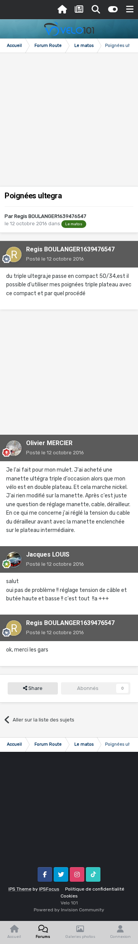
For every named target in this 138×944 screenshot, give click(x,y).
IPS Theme (19, 889)
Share (35, 688)
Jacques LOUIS (47, 554)
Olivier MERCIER (49, 443)
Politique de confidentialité (94, 889)
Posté (55, 259)
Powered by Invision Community (69, 909)
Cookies (69, 896)
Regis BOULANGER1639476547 (50, 216)
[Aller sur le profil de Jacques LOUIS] (13, 559)
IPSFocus (49, 889)
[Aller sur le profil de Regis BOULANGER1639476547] (13, 254)
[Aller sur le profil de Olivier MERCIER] (13, 448)
